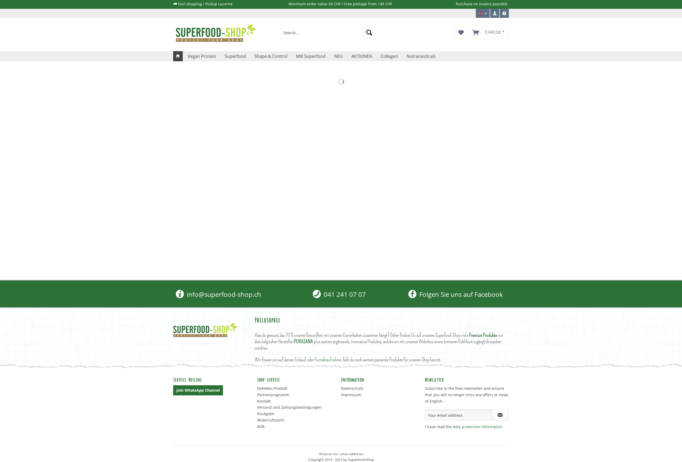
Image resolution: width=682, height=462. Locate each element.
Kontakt (264, 401)
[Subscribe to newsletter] (500, 415)
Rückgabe (265, 413)
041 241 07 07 (344, 294)
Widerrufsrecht (270, 420)
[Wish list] (461, 32)
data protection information (477, 426)
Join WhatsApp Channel (198, 390)
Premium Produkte (483, 335)
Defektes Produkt (272, 388)
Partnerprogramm (273, 394)
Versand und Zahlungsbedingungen (289, 407)
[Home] (178, 56)
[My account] (494, 13)
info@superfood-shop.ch (223, 294)
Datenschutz (352, 388)
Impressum (351, 394)
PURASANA (303, 341)
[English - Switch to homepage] (216, 34)
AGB (261, 426)
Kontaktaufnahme (327, 359)
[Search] (369, 32)
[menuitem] (494, 13)
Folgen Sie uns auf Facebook (460, 294)
